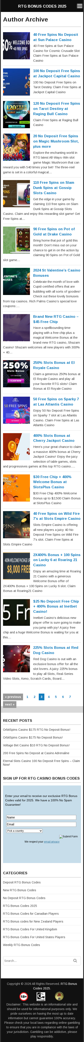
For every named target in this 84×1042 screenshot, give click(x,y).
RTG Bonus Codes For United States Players (34, 937)
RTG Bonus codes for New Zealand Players (33, 921)
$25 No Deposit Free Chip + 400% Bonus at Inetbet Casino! (56, 606)
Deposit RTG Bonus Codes (22, 882)
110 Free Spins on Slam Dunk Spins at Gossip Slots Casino (53, 188)
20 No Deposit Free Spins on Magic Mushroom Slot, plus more (56, 141)
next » (9, 704)
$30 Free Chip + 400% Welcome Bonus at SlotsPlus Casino (52, 482)
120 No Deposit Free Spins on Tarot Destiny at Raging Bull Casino (56, 108)
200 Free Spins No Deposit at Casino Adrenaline (36, 753)
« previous (13, 697)
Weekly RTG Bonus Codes (21, 945)
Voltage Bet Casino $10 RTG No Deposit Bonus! (36, 745)
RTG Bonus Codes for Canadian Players (31, 913)
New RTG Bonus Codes (19, 890)
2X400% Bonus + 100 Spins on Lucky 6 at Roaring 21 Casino (57, 560)
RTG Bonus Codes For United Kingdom (30, 929)
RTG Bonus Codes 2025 (42, 6)
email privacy (51, 841)
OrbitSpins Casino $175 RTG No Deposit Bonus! (36, 729)
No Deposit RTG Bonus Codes (24, 898)
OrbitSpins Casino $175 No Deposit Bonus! (33, 737)
